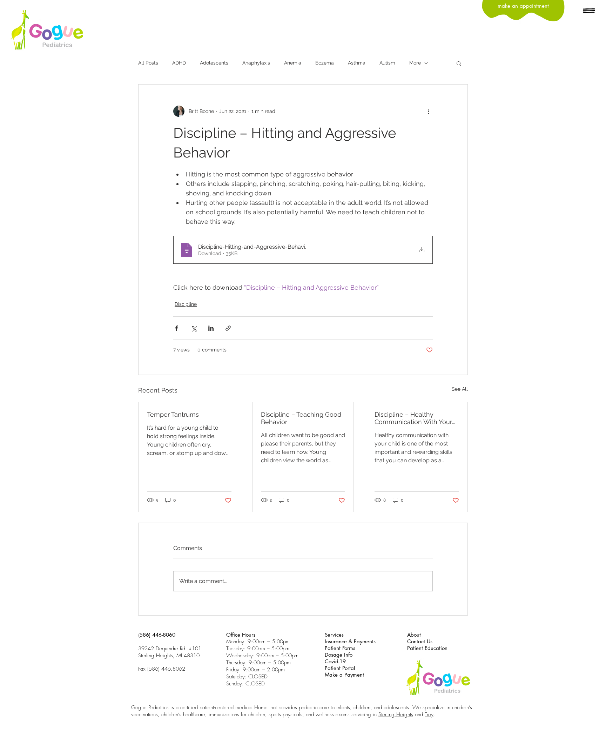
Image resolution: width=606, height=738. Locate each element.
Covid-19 (335, 661)
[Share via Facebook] (176, 328)
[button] (589, 11)
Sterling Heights (395, 714)
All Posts (148, 63)
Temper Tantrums (173, 414)
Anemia (292, 63)
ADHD (179, 63)
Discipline (186, 304)
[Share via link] (228, 328)
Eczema (324, 63)
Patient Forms (340, 648)
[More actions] (428, 111)
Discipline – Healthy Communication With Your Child (413, 418)
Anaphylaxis (256, 63)
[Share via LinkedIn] (211, 328)
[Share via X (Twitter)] (193, 328)
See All (460, 389)
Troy (429, 714)
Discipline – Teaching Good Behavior (301, 418)
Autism (387, 63)
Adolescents (214, 63)
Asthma (356, 63)
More (415, 63)
